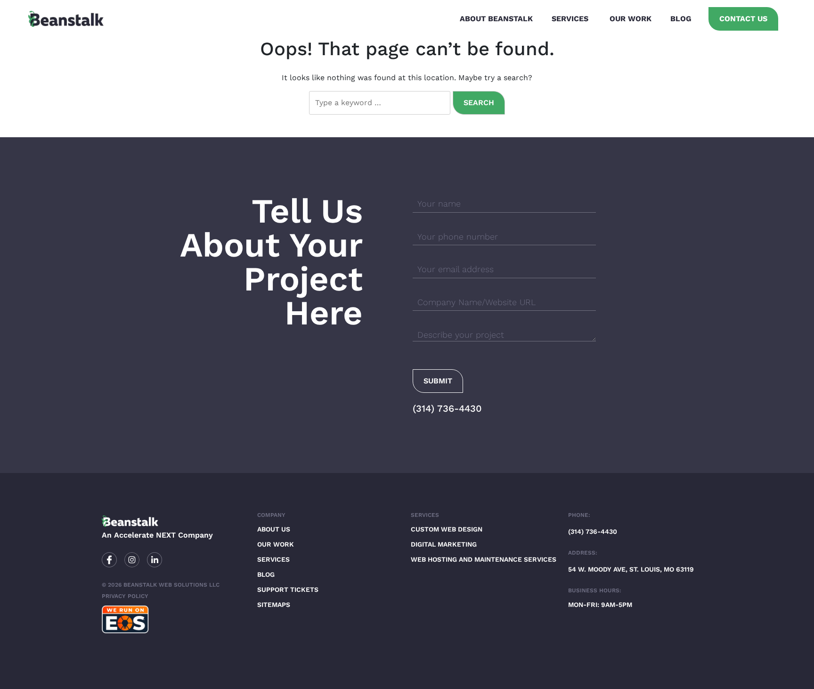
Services (570, 18)
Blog (681, 18)
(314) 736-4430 (447, 408)
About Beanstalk (496, 18)
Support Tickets (287, 589)
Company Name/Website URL (476, 302)
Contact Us (743, 18)
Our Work (630, 18)
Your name (439, 203)
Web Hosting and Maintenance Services (483, 559)
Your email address (455, 269)
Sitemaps (273, 604)
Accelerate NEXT (145, 535)
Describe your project (460, 335)
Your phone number (457, 236)
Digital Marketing (444, 544)
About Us (273, 529)
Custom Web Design (446, 529)
